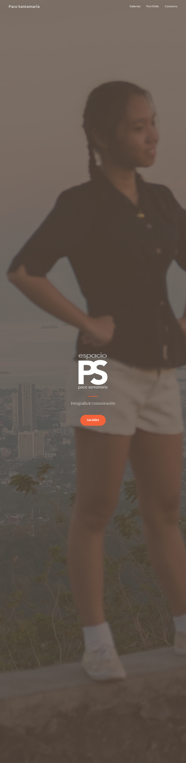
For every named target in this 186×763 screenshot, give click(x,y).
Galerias (135, 6)
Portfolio (152, 6)
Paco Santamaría (24, 6)
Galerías (93, 420)
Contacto (171, 6)
